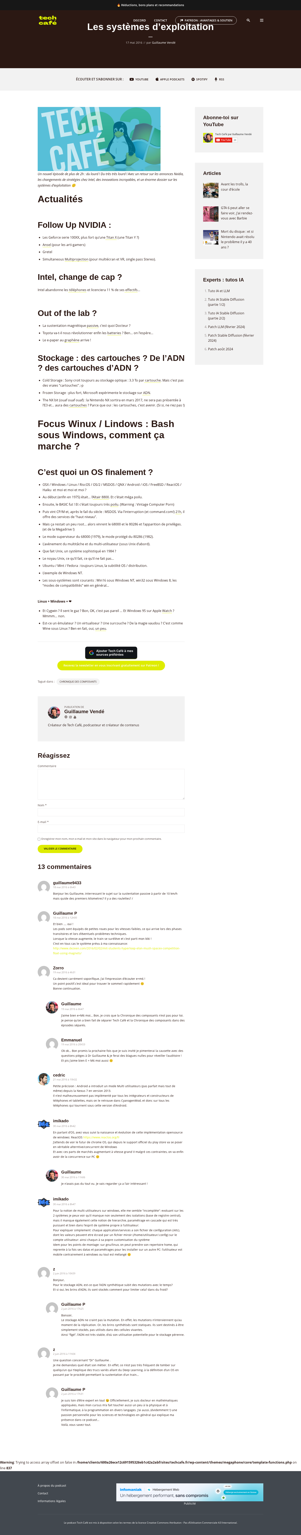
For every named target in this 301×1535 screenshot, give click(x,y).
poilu (114, 504)
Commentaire (47, 766)
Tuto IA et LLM (219, 291)
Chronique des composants (78, 681)
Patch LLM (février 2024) (226, 327)
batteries (114, 333)
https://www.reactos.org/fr (101, 1137)
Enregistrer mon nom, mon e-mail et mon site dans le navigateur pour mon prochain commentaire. (101, 839)
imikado (61, 1121)
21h (178, 511)
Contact (43, 1493)
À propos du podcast (52, 1485)
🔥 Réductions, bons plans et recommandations (150, 5)
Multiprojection (76, 259)
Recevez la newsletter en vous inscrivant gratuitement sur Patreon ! (111, 665)
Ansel (47, 244)
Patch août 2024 (220, 349)
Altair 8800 (101, 497)
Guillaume (71, 1004)
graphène (71, 340)
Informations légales (52, 1501)
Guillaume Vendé (163, 42)
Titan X (111, 237)
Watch (167, 610)
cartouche (152, 380)
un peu (100, 628)
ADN (146, 392)
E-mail (43, 822)
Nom (42, 805)
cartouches (78, 405)
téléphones (77, 290)
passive (92, 325)
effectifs (131, 290)
